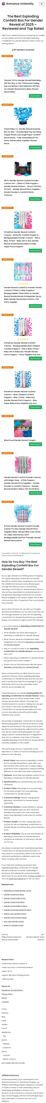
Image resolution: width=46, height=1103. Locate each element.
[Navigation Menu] (41, 4)
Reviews (5, 1013)
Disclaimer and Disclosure (12, 990)
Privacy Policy (7, 994)
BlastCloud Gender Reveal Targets (20, 440)
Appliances (6, 1032)
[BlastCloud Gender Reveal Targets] (23, 428)
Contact (5, 1002)
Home (4, 1009)
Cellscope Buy (7, 979)
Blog (3, 1017)
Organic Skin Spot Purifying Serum (15, 975)
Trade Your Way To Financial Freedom (17, 967)
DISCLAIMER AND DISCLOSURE (13, 1063)
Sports (4, 1040)
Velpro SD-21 (7, 971)
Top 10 (4, 1028)
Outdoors (7, 1047)
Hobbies (6, 1044)
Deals (4, 1020)
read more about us (17, 878)
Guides (4, 1024)
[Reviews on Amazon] (23, 284)
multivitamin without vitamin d (14, 963)
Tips (4, 1036)
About (4, 998)
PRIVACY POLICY (9, 1059)
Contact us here (34, 876)
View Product (35, 96)
